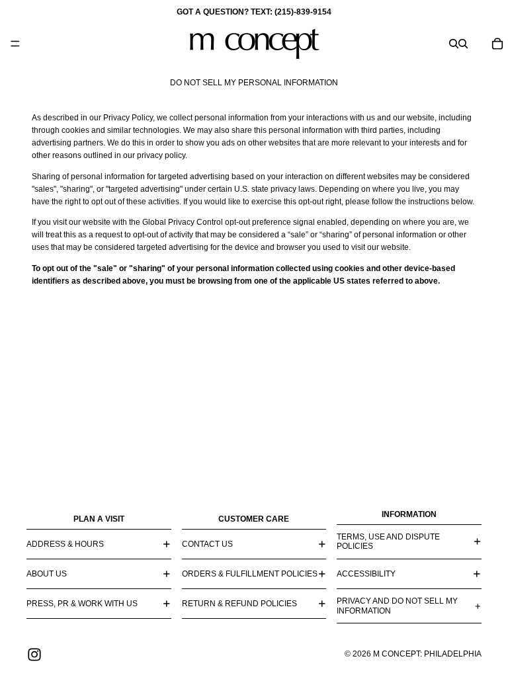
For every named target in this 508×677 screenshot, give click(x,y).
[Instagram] (34, 654)
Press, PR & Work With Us (82, 603)
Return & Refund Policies (239, 603)
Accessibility (366, 573)
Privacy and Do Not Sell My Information (397, 605)
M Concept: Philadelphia (427, 653)
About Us (46, 573)
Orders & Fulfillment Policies (250, 573)
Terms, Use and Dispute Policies (388, 541)
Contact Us (207, 544)
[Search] (453, 43)
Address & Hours (65, 544)
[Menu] (15, 43)
